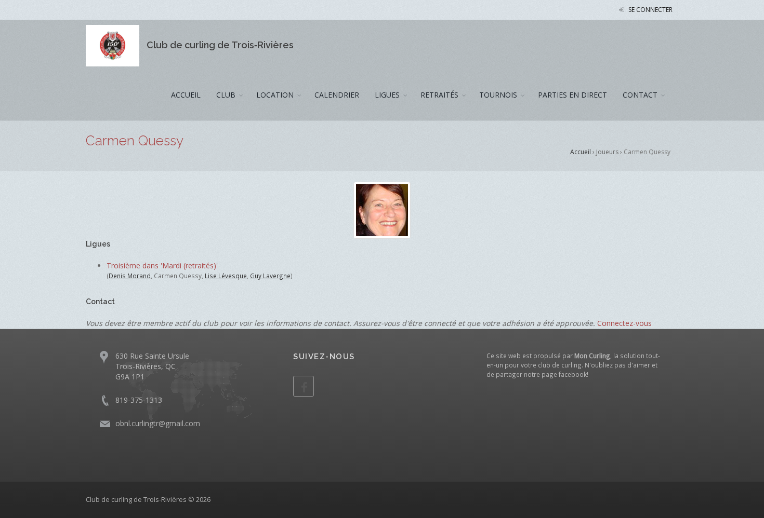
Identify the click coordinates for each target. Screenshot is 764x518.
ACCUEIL (186, 95)
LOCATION (275, 95)
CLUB (225, 95)
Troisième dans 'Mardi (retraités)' (162, 265)
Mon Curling (592, 355)
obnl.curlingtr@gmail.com (157, 423)
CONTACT (640, 95)
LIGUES (387, 95)
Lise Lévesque (226, 275)
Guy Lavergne (270, 275)
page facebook (564, 374)
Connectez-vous (624, 323)
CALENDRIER (336, 95)
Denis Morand (130, 275)
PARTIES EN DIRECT (572, 95)
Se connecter (650, 9)
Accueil (580, 151)
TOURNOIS (498, 95)
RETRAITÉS (439, 95)
